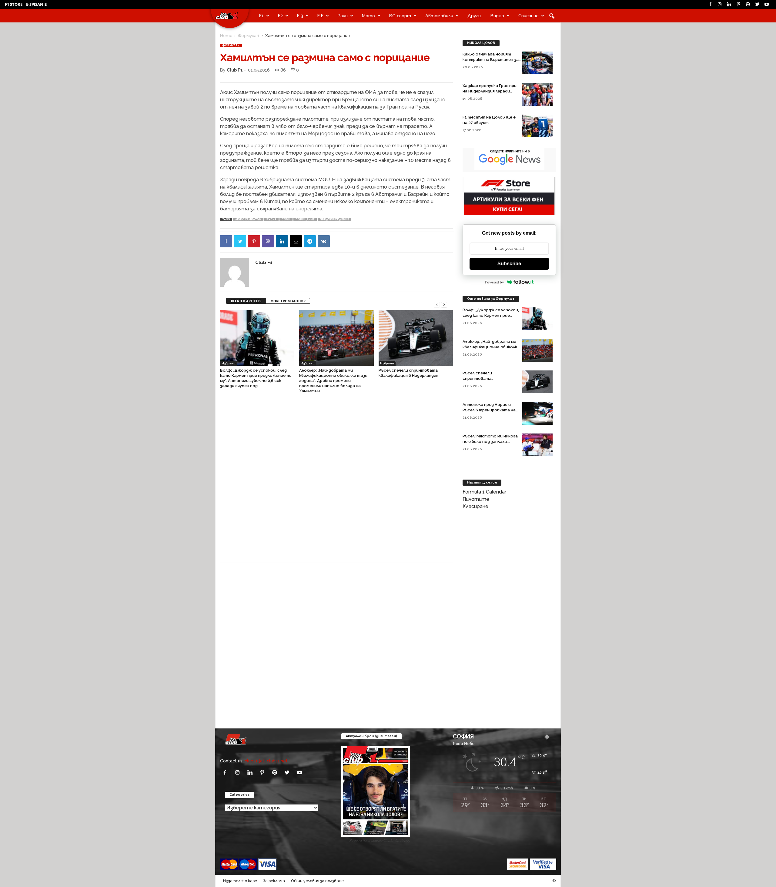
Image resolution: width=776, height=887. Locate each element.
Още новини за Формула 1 (490, 299)
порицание (305, 219)
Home (226, 35)
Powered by (494, 282)
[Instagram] (719, 4)
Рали (343, 15)
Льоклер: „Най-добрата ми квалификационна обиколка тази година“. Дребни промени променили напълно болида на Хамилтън (333, 380)
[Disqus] (336, 481)
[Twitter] (757, 4)
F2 (280, 15)
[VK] (324, 241)
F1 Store (13, 4)
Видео (497, 15)
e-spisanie (36, 4)
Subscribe (509, 263)
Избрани (229, 363)
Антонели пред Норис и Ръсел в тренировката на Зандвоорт (489, 410)
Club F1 (235, 69)
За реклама (274, 881)
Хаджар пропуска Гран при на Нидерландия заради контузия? (490, 91)
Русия (271, 219)
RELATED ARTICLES (246, 301)
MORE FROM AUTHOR (288, 301)
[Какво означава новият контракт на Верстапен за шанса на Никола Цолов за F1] (537, 63)
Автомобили (439, 15)
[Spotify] (747, 4)
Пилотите (476, 499)
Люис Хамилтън (248, 219)
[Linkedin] (729, 4)
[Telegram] (310, 241)
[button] (551, 15)
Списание (528, 15)
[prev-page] (437, 304)
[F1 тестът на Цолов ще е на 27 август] (537, 126)
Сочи (286, 219)
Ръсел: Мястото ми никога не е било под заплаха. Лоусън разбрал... (490, 441)
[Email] (296, 241)
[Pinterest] (738, 4)
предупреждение (334, 219)
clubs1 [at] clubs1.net (266, 760)
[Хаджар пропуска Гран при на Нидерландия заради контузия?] (537, 94)
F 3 (300, 15)
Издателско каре (240, 881)
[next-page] (444, 304)
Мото (368, 15)
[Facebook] (710, 4)
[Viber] (268, 241)
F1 (261, 15)
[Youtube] (766, 4)
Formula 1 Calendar (484, 492)
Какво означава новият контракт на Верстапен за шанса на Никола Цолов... (491, 59)
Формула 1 (248, 35)
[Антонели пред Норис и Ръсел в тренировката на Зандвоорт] (537, 413)
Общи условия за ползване (317, 881)
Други (474, 15)
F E (320, 15)
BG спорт (400, 15)
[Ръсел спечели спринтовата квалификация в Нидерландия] (416, 338)
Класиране (475, 506)
